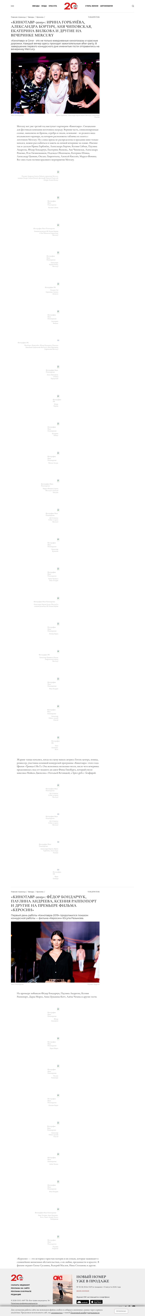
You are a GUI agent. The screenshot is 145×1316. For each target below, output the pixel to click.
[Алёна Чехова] (58, 1154)
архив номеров (82, 1291)
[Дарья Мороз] (58, 1038)
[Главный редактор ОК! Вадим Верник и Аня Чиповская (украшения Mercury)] (58, 225)
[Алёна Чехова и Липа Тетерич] (58, 569)
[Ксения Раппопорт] (58, 1066)
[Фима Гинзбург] (58, 869)
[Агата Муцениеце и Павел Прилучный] (58, 367)
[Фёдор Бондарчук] (58, 1009)
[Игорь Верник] (58, 396)
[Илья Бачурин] (58, 679)
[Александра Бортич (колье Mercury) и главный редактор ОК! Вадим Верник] (58, 598)
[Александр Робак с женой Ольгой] (58, 706)
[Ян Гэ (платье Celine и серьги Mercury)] (58, 510)
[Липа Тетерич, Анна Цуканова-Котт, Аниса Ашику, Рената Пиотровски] (58, 1209)
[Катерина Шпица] (58, 423)
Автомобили (106, 6)
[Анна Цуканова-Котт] (58, 737)
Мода (44, 6)
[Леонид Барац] (58, 624)
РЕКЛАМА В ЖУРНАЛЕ (21, 1291)
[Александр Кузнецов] (58, 539)
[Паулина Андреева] (58, 1236)
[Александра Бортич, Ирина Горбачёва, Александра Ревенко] (58, 841)
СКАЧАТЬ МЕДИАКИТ (20, 1285)
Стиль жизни (91, 6)
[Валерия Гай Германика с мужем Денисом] (58, 284)
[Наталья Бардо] (58, 1095)
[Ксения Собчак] (58, 197)
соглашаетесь (57, 1312)
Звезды (35, 6)
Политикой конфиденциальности (84, 1312)
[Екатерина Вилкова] (58, 311)
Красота (53, 6)
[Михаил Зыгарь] (58, 453)
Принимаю (121, 1311)
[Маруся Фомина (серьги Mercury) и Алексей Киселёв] (58, 480)
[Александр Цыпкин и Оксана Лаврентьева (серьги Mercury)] (58, 651)
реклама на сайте (20, 1288)
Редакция (16, 1294)
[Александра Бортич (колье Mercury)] (58, 252)
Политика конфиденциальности (24, 1303)
